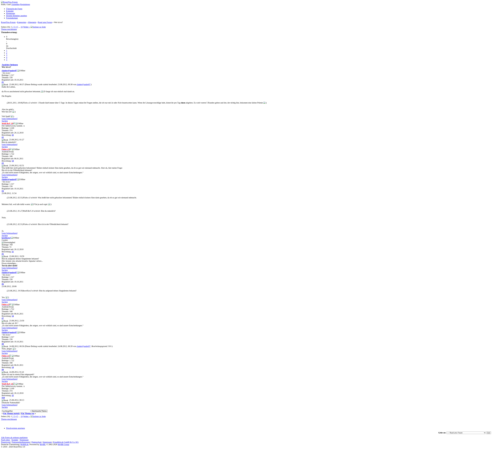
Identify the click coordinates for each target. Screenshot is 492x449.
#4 (3, 191)
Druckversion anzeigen (15, 428)
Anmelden (15, 4)
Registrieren (25, 4)
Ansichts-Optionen (10, 65)
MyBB (42, 444)
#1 (3, 82)
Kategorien (21, 22)
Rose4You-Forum (8, 22)
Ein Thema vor (27, 413)
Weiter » (26, 27)
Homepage (10, 13)
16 (22, 27)
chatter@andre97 (9, 71)
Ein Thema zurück (11, 413)
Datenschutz (37, 442)
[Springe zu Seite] (38, 27)
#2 (3, 137)
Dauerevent (5, 442)
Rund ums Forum (45, 22)
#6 (3, 284)
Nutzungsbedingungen (21, 442)
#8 (3, 344)
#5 (3, 254)
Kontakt (15, 440)
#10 (3, 398)
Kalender (10, 11)
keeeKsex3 (6, 238)
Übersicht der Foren (14, 9)
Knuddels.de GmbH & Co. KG (66, 442)
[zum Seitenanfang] (9, 119)
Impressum (47, 442)
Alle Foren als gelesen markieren (14, 437)
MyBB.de (24, 444)
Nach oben (5, 440)
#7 (3, 318)
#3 (3, 163)
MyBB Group (63, 444)
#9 (3, 370)
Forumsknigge (12, 18)
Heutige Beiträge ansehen (16, 16)
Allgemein (32, 22)
